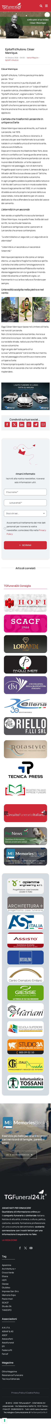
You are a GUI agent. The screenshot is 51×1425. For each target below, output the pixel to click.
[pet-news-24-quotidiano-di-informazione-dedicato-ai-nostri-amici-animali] (25, 828)
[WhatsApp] (29, 424)
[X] (14, 424)
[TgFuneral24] (12, 3)
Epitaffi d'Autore (11, 60)
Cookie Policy (32, 1392)
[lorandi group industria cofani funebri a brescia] (25, 636)
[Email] (43, 424)
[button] (6, 813)
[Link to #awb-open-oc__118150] (46, 5)
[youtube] (31, 1248)
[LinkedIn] (21, 424)
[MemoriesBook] (25, 1122)
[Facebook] (7, 424)
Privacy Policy (18, 1392)
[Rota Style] (25, 741)
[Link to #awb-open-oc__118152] (41, 6)
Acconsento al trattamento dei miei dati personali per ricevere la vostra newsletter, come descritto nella (26, 528)
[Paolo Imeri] (25, 656)
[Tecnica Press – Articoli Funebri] (25, 761)
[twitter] (25, 1248)
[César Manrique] (25, 12)
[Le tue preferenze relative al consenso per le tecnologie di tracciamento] (4, 1420)
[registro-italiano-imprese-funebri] (25, 782)
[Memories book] (25, 1146)
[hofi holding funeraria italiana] (25, 595)
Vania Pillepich (33, 58)
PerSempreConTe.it (38, 1412)
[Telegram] (36, 424)
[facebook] (20, 1248)
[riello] (25, 718)
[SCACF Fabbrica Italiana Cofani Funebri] (25, 615)
